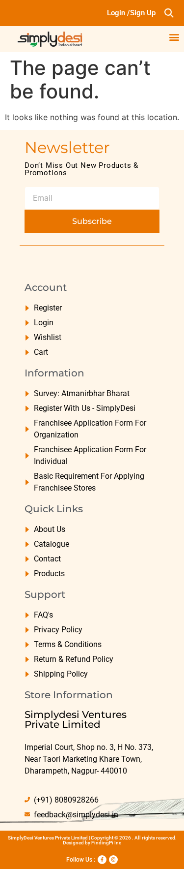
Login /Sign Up (131, 12)
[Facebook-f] (102, 859)
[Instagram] (113, 859)
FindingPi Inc (106, 842)
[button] (168, 13)
